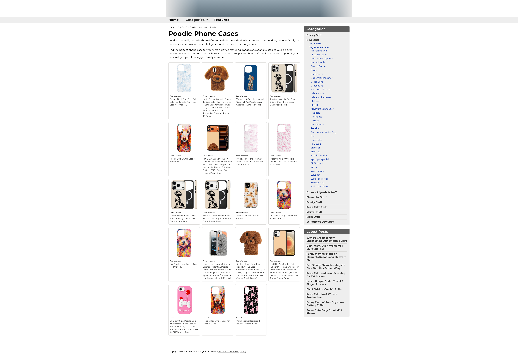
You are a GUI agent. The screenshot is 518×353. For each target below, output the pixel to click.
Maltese (315, 101)
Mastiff (314, 105)
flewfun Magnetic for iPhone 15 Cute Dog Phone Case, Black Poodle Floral (283, 102)
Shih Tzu (315, 151)
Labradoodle (317, 93)
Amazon (177, 96)
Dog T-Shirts (315, 43)
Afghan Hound (319, 50)
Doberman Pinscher (322, 78)
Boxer (314, 70)
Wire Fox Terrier (319, 179)
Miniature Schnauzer (322, 109)
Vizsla (314, 167)
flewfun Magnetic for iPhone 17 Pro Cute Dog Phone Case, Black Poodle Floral (217, 218)
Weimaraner (317, 171)
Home (173, 20)
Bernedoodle (318, 62)
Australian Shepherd (322, 58)
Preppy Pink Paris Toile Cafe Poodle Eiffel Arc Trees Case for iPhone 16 (249, 162)
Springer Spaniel (320, 159)
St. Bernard (317, 163)
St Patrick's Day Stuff (320, 221)
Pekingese (316, 116)
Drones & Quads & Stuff (321, 192)
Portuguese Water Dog (323, 132)
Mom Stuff (313, 216)
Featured (222, 20)
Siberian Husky (319, 155)
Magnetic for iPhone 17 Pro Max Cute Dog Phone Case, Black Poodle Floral (183, 218)
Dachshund (317, 74)
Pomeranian (317, 124)
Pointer (315, 120)
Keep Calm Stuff (316, 207)
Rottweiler (316, 140)
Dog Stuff (182, 27)
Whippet (315, 175)
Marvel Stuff (314, 212)
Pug (313, 136)
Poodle (212, 27)
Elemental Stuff (316, 197)
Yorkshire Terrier (320, 186)
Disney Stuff (314, 35)
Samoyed (316, 144)
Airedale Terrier (319, 54)
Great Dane (317, 82)
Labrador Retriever (321, 97)
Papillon (315, 113)
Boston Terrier (318, 66)
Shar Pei (315, 147)
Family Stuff (314, 202)
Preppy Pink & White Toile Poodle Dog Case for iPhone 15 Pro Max (283, 162)
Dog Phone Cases (198, 27)
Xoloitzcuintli (318, 182)
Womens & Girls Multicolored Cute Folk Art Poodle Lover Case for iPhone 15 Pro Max (250, 102)
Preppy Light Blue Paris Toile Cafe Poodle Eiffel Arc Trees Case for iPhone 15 (183, 102)
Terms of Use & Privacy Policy (232, 351)
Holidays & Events (320, 89)
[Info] (196, 66)
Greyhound (317, 85)
